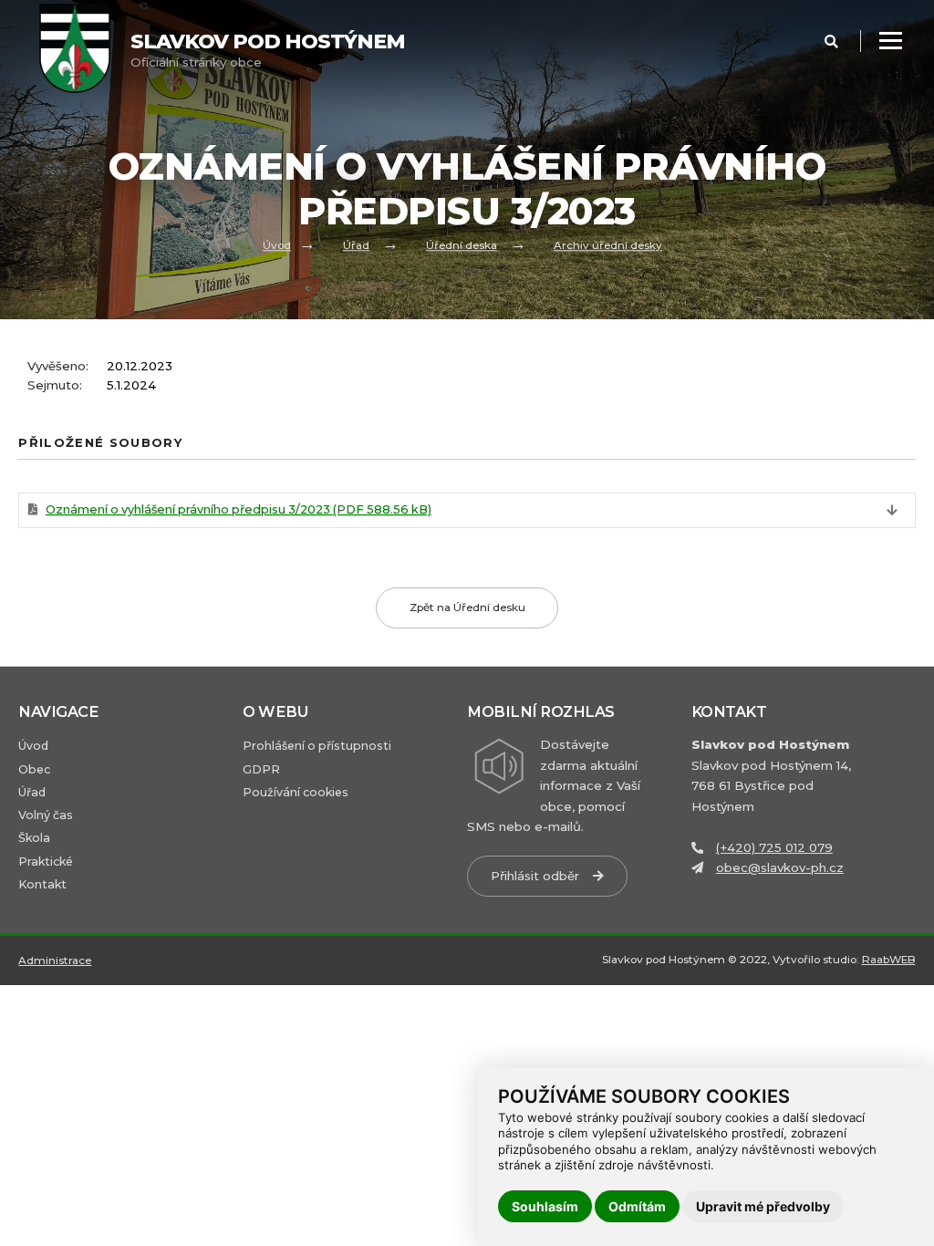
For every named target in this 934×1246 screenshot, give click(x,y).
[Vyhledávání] (831, 42)
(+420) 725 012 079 (774, 847)
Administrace (54, 960)
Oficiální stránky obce (267, 49)
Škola (34, 838)
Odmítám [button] (637, 1206)
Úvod (277, 245)
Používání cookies (295, 792)
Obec (34, 769)
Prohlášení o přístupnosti (317, 746)
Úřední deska (461, 245)
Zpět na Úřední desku (467, 607)
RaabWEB (889, 959)
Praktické (45, 861)
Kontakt (42, 884)
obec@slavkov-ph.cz (780, 867)
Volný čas (45, 815)
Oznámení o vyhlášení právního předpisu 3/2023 (238, 509)
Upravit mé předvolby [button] (763, 1206)
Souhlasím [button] (545, 1206)
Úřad (356, 245)
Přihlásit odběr (535, 875)
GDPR (261, 769)
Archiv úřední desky (608, 245)
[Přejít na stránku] (84, 50)
